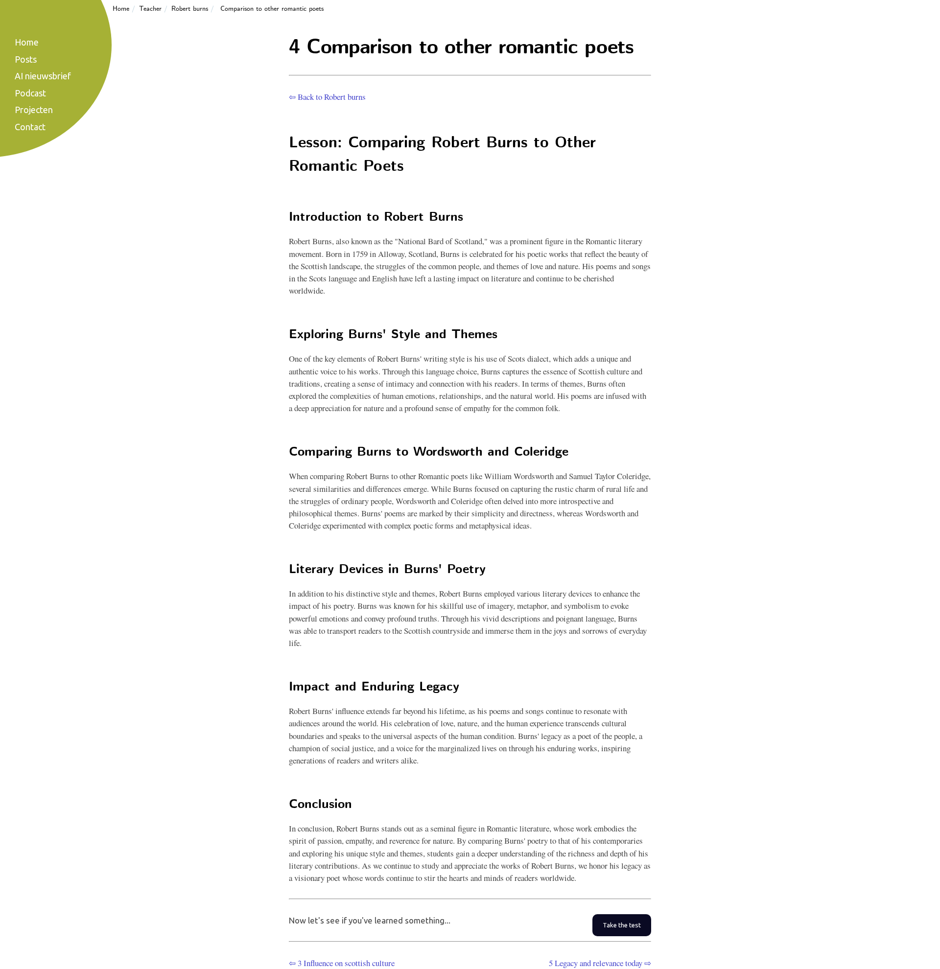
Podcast (30, 93)
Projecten (34, 110)
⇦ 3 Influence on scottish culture (342, 963)
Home (121, 8)
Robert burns (189, 8)
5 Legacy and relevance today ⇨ (600, 963)
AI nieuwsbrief (43, 76)
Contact (30, 127)
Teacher (150, 8)
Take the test (622, 925)
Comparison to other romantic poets (272, 8)
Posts (26, 59)
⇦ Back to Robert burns (327, 96)
